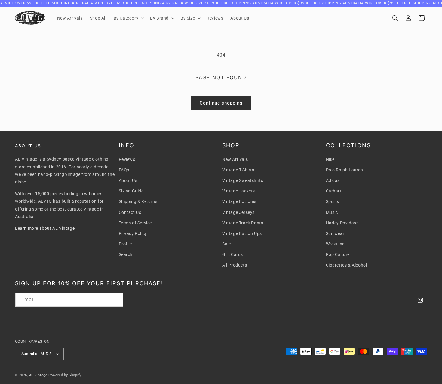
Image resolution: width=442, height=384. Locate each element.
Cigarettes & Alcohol (346, 265)
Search (126, 254)
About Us (128, 180)
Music (332, 212)
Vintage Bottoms (239, 201)
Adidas (333, 180)
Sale (226, 244)
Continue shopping (221, 103)
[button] (128, 18)
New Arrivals (235, 159)
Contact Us (130, 212)
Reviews (127, 159)
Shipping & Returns (138, 201)
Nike (330, 159)
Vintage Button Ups (242, 233)
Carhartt (334, 191)
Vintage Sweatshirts (242, 180)
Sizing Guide (131, 191)
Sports (332, 201)
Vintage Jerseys (238, 212)
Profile (125, 244)
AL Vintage (38, 375)
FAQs (124, 169)
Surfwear (335, 233)
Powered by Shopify (64, 375)
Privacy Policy (133, 233)
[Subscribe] (116, 300)
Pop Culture (338, 254)
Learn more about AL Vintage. (45, 228)
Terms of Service (135, 222)
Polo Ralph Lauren (344, 169)
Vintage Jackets (238, 191)
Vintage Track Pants (242, 222)
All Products (234, 265)
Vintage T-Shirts (238, 169)
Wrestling (335, 244)
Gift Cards (232, 254)
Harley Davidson (342, 222)
